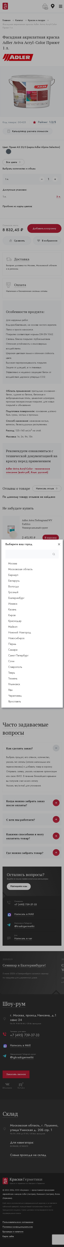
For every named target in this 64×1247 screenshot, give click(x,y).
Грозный (13, 592)
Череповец (15, 696)
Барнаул (13, 575)
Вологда (13, 586)
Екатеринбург (16, 598)
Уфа (10, 690)
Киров (12, 615)
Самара (12, 650)
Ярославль (14, 701)
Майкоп (12, 627)
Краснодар (15, 621)
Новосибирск (16, 638)
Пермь (12, 644)
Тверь (11, 673)
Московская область (20, 569)
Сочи (11, 661)
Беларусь (14, 581)
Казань (12, 609)
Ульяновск (14, 684)
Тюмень (12, 678)
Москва (12, 563)
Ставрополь (15, 667)
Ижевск (12, 604)
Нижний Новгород (19, 632)
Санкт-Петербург (18, 655)
